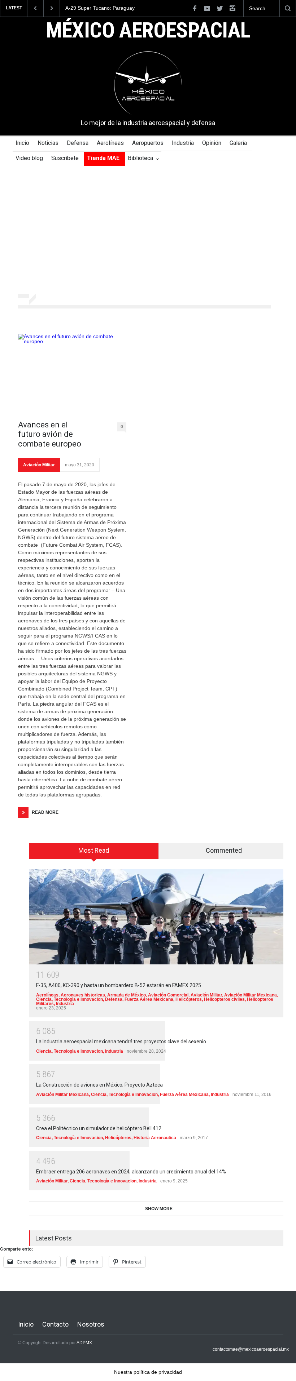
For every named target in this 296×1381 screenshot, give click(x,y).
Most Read (93, 850)
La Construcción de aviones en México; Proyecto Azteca (99, 1085)
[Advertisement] (148, 231)
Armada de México (126, 995)
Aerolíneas (110, 142)
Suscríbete (65, 158)
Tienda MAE (103, 158)
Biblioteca (140, 158)
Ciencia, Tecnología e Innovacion (69, 999)
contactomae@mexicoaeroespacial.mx (251, 1349)
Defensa (77, 142)
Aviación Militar (39, 464)
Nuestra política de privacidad (148, 1372)
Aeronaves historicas (83, 995)
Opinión (211, 142)
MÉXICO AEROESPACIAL (148, 31)
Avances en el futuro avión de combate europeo (49, 434)
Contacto (55, 1324)
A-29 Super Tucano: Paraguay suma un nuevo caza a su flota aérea (96, 8)
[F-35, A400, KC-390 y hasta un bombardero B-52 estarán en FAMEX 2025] (159, 916)
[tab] (94, 853)
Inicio (22, 142)
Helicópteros (188, 999)
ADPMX (84, 1342)
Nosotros (90, 1324)
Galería (238, 142)
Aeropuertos (148, 142)
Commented (224, 850)
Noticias (48, 142)
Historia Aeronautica (155, 1137)
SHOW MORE (159, 1208)
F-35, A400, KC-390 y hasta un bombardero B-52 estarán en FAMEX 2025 (118, 985)
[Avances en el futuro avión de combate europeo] (72, 373)
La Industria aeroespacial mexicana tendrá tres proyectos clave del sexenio (121, 1041)
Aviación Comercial (168, 995)
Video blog (29, 158)
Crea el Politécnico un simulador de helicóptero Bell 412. (99, 1128)
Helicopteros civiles (224, 999)
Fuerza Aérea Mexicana (149, 999)
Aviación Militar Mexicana (250, 995)
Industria (183, 142)
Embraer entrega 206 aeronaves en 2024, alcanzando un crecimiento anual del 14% (131, 1171)
